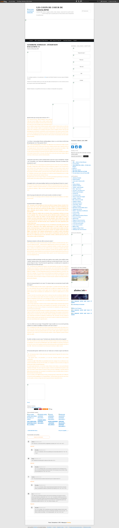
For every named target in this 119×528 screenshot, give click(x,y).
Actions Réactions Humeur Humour (80, 215)
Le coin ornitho (76, 212)
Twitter (76, 147)
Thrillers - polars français (78, 187)
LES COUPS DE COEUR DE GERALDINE (49, 8)
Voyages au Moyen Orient (78, 228)
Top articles (49, 527)
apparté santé (75, 218)
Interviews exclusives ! (77, 203)
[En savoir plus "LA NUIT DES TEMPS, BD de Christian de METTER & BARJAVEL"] (87, 253)
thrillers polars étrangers (78, 192)
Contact (75, 40)
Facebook (72, 147)
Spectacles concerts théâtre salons (80, 207)
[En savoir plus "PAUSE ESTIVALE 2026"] (76, 253)
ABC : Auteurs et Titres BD (55, 40)
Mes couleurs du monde (78, 199)
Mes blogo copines (77, 170)
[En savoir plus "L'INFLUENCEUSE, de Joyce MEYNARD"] (87, 243)
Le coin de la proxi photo (78, 223)
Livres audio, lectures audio (78, 181)
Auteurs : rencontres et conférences (80, 210)
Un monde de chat (76, 195)
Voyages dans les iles (77, 209)
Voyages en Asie (76, 214)
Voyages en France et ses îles (79, 221)
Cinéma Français (76, 179)
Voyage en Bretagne (77, 206)
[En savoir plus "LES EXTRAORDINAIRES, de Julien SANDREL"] (87, 264)
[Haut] (28, 402)
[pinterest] (81, 1)
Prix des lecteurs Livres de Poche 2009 (81, 173)
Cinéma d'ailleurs (76, 184)
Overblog (69, 522)
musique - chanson (77, 198)
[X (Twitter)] (79, 1)
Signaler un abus (60, 527)
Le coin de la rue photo (78, 224)
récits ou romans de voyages (79, 196)
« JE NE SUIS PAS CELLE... (32, 430)
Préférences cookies (87, 527)
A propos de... (76, 193)
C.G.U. (66, 527)
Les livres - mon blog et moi (79, 190)
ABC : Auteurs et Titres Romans (41, 40)
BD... (74, 182)
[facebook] (76, 1)
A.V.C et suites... (76, 163)
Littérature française (77, 178)
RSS (80, 147)
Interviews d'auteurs (67, 40)
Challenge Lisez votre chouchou (79, 229)
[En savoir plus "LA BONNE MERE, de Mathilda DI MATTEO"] (76, 264)
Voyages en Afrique (77, 201)
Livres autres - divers (77, 204)
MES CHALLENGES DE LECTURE (80, 171)
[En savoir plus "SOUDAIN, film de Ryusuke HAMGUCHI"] (76, 243)
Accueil (31, 40)
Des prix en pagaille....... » (63, 430)
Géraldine (35, 527)
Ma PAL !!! (75, 168)
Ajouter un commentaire (38, 437)
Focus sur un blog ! (77, 217)
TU (45, 77)
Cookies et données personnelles (75, 527)
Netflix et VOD (76, 226)
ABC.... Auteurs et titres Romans (79, 162)
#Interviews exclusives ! (36, 407)
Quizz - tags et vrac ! (77, 188)
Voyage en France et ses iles (79, 220)
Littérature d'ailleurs (77, 185)
